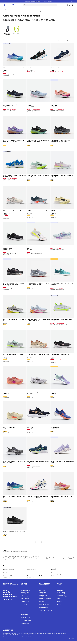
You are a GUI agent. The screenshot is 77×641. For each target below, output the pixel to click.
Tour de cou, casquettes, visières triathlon (59, 568)
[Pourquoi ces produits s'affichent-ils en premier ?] (58, 40)
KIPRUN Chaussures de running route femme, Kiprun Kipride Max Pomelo (14, 391)
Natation (28, 572)
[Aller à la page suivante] (42, 542)
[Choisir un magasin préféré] (65, 5)
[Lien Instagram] (11, 599)
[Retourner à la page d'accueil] (9, 5)
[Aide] (67, 5)
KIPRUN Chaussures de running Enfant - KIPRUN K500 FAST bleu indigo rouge (61, 427)
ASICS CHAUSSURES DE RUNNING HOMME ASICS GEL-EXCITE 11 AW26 (38, 462)
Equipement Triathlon (31, 568)
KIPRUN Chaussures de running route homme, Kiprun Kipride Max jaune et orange (14, 427)
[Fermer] (73, 1)
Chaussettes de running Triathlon (8, 34)
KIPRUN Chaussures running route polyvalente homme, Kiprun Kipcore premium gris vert (15, 320)
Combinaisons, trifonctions (32, 569)
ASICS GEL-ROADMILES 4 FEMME (57, 246)
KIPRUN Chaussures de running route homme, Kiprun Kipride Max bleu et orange (38, 211)
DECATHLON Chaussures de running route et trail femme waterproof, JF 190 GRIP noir (13, 284)
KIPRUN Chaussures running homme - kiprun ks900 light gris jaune (61, 320)
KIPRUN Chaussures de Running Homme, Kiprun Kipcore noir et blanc (13, 247)
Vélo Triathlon (53, 569)
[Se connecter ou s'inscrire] (70, 5)
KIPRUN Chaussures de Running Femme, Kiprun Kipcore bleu (37, 105)
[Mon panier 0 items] (72, 5)
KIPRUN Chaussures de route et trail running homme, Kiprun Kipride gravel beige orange (38, 355)
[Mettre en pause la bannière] (71, 1)
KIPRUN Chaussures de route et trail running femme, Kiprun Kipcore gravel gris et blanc (38, 284)
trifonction (5, 574)
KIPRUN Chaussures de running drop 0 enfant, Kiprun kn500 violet (61, 391)
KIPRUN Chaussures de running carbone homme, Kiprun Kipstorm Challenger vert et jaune (13, 355)
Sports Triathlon (6, 571)
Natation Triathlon (54, 571)
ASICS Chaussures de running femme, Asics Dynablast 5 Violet (62, 462)
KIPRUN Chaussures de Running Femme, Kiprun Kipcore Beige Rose (13, 211)
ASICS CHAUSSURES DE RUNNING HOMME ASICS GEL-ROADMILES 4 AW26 (14, 176)
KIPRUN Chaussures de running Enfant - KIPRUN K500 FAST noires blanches (14, 462)
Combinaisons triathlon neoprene (57, 575)
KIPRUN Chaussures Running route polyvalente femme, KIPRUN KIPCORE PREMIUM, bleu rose (38, 320)
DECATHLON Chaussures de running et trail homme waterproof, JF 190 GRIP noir (14, 532)
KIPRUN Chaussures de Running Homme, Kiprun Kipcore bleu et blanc (13, 105)
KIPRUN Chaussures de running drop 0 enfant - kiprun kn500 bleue (61, 284)
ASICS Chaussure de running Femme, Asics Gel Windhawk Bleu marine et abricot (60, 68)
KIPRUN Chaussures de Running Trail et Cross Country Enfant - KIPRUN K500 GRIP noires (38, 141)
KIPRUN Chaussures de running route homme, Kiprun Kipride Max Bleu (14, 497)
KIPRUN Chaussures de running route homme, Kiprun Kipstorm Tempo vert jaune (38, 176)
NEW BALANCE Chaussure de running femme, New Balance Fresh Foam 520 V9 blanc (37, 497)
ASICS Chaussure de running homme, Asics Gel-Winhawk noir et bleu (37, 68)
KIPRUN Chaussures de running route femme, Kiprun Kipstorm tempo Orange (61, 497)
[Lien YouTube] (9, 599)
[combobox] (70, 40)
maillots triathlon (30, 574)
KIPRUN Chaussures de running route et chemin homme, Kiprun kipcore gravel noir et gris (60, 141)
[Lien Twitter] (6, 599)
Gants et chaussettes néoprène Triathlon (35, 575)
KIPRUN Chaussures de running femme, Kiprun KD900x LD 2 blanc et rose (38, 247)
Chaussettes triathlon (7, 568)
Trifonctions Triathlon (7, 577)
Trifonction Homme (30, 577)
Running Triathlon (30, 571)
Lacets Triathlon (16, 33)
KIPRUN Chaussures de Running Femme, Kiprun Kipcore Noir (60, 355)
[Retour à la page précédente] (34, 542)
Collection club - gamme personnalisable (58, 574)
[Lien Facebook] (4, 599)
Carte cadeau (69, 9)
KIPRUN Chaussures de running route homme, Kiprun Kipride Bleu (14, 68)
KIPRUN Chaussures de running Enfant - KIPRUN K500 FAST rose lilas (61, 176)
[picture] (15, 54)
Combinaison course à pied (8, 569)
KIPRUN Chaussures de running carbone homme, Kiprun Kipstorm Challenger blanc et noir (37, 391)
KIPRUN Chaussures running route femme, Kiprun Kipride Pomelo (60, 105)
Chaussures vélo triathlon (8, 575)
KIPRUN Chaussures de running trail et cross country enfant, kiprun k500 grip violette (14, 141)
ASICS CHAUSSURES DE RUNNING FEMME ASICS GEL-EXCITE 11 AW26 (38, 427)
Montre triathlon (54, 572)
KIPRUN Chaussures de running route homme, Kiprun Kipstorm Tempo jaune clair (61, 211)
